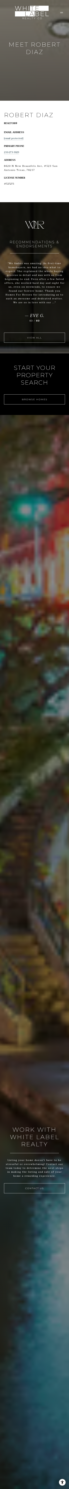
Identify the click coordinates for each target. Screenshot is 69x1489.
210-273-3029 (11, 152)
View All (34, 337)
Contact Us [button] (34, 1188)
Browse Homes (34, 399)
